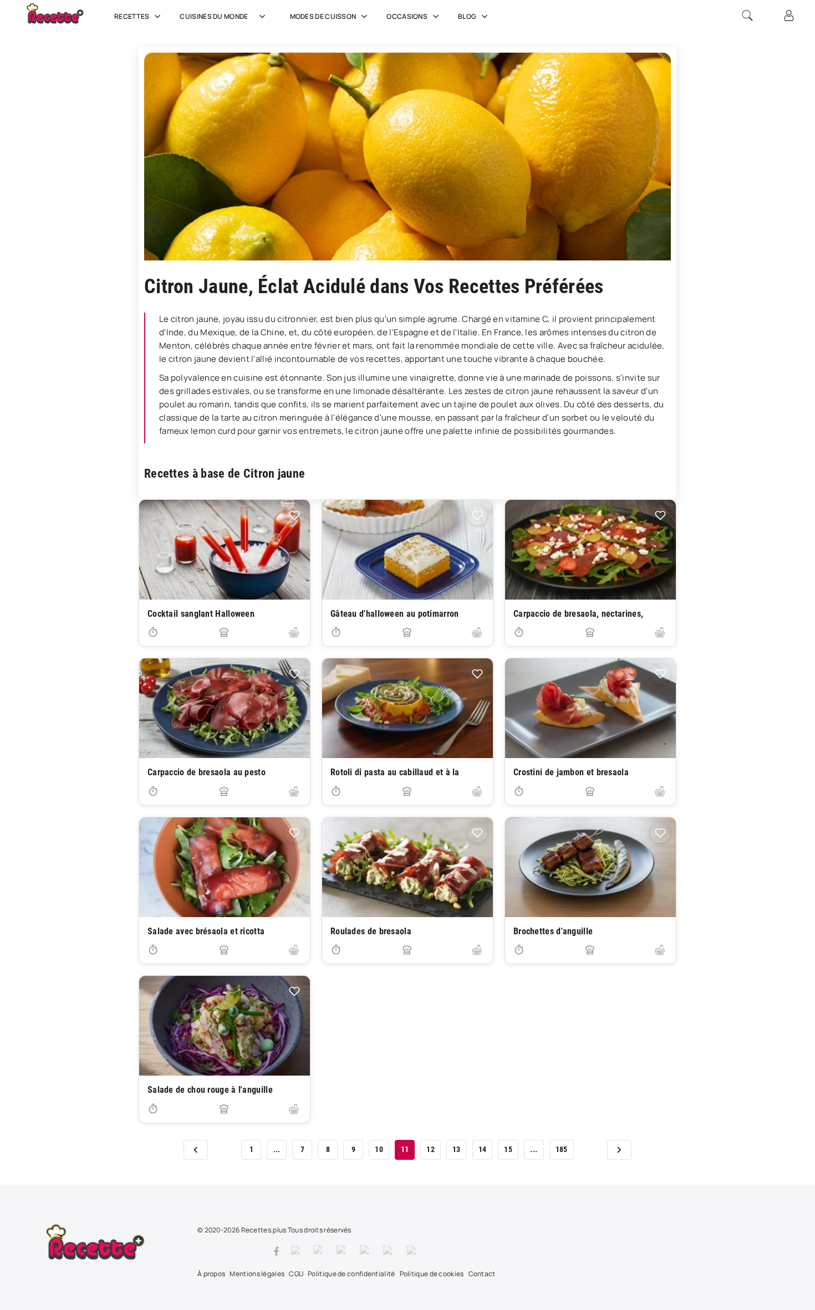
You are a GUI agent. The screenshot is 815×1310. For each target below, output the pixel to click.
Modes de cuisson (323, 16)
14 (482, 1149)
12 (430, 1149)
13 (456, 1149)
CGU (296, 1273)
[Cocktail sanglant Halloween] (224, 550)
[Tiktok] (413, 1251)
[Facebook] (276, 1251)
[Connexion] (789, 15)
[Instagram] (319, 1251)
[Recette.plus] (62, 19)
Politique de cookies (432, 1273)
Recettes (131, 16)
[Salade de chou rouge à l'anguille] (224, 1026)
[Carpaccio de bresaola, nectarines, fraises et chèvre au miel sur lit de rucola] (590, 550)
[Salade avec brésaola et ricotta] (224, 867)
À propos (211, 1273)
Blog (467, 16)
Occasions (406, 16)
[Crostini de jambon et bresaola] (590, 708)
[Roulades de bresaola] (407, 867)
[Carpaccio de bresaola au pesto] (224, 708)
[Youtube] (389, 1251)
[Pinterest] (343, 1251)
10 (379, 1149)
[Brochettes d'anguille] (590, 867)
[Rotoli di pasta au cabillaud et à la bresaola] (407, 708)
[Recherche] (747, 15)
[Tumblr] (366, 1251)
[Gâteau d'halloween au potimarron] (407, 550)
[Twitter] (296, 1251)
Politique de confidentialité (351, 1273)
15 (508, 1149)
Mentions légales (257, 1273)
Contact (482, 1273)
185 (562, 1149)
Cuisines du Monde (214, 16)
